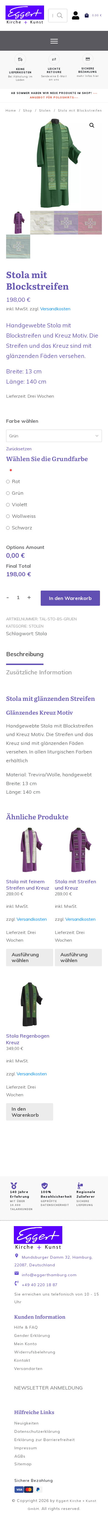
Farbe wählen (22, 421)
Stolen (36, 626)
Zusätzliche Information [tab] (39, 672)
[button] (92, 125)
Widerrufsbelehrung (34, 1352)
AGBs (19, 1456)
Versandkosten (55, 308)
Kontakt (22, 1360)
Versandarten (28, 1368)
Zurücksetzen (19, 448)
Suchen (60, 15)
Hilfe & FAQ (26, 1327)
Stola (41, 633)
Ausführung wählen (25, 957)
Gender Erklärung (32, 1335)
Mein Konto (25, 1343)
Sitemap (23, 1463)
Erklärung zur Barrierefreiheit (44, 1439)
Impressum (25, 1447)
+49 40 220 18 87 (40, 1284)
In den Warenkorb (70, 598)
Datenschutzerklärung (37, 1431)
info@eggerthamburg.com (49, 1274)
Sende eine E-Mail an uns (54, 78)
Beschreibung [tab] (24, 654)
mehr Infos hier (88, 75)
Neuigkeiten (26, 1423)
